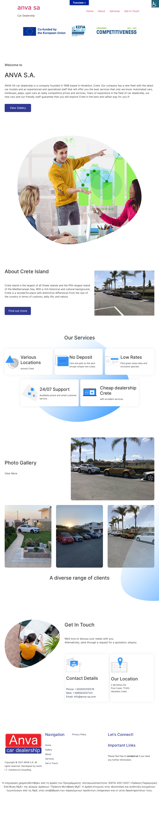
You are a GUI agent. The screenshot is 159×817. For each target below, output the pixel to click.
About (101, 11)
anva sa (28, 7)
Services (115, 11)
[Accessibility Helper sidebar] (155, 3)
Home (89, 11)
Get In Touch (131, 11)
